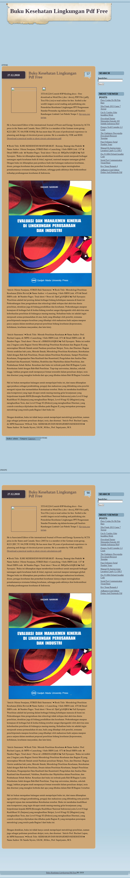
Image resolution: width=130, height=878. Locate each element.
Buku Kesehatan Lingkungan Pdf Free (59, 11)
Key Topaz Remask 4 (109, 166)
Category (31, 439)
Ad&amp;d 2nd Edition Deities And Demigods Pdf (111, 171)
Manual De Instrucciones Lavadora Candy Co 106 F (111, 149)
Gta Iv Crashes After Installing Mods (109, 113)
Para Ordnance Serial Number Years (109, 143)
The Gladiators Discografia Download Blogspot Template (111, 136)
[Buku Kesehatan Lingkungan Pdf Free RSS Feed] (111, 6)
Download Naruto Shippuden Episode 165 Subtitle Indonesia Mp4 (110, 121)
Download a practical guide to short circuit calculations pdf (34, 138)
